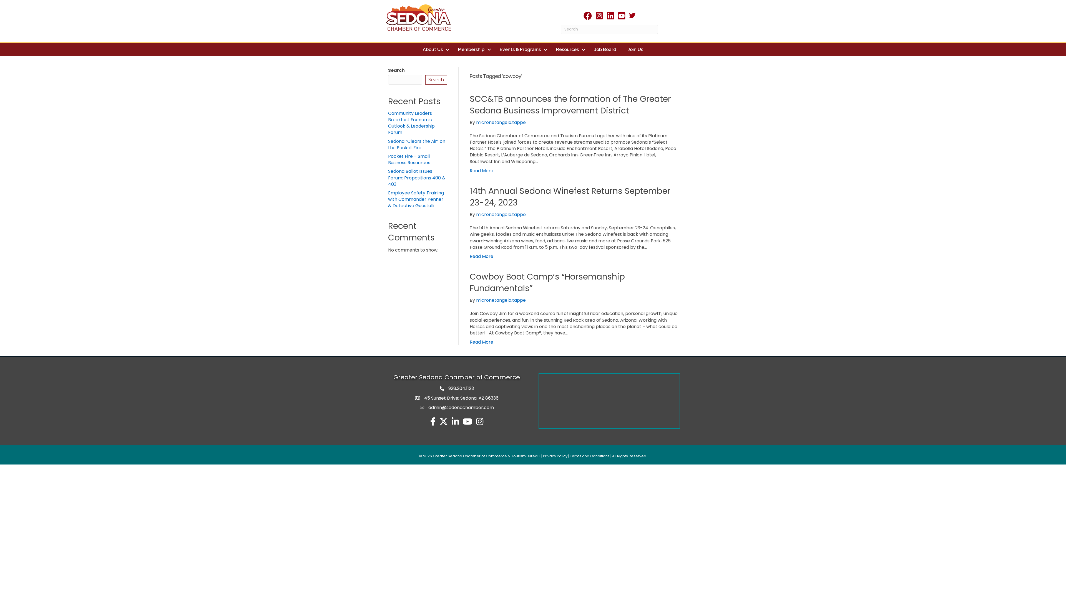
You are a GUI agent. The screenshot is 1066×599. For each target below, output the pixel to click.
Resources (567, 49)
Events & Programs (520, 49)
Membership (471, 49)
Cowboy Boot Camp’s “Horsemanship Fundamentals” (547, 282)
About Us (433, 49)
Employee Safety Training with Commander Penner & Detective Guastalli (416, 199)
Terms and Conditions (590, 456)
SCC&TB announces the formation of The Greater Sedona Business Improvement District (570, 104)
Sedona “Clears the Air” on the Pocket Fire (416, 144)
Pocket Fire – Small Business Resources (409, 159)
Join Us (635, 49)
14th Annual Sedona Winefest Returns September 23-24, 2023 (570, 197)
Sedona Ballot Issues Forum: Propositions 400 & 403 (416, 177)
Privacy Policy (555, 456)
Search (396, 70)
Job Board (605, 49)
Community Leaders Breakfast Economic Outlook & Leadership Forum (411, 123)
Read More (481, 170)
